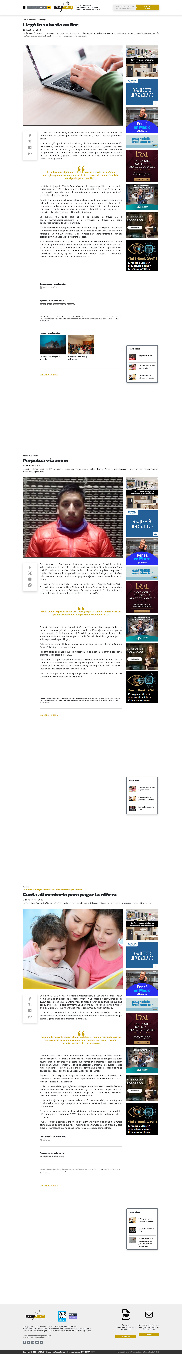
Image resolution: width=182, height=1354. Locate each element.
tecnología (70, 304)
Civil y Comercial (29, 19)
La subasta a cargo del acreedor (50, 358)
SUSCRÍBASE (149, 1334)
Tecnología (42, 19)
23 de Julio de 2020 (32, 30)
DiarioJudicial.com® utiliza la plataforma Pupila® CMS (137, 1352)
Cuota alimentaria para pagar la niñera (147, 366)
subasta (42, 304)
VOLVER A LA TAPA (49, 374)
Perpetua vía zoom (145, 355)
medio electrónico (59, 304)
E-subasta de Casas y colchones (77, 358)
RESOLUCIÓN (49, 287)
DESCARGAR (126, 1336)
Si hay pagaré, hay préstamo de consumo (146, 376)
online (50, 304)
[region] (142, 290)
